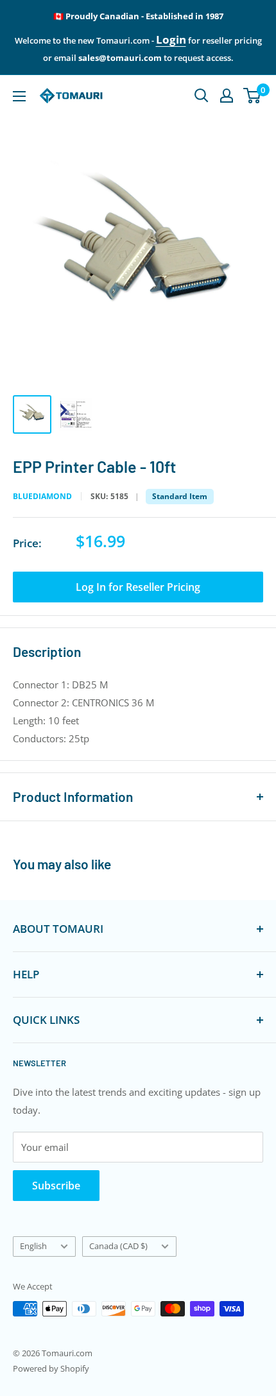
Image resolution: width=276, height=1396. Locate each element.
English (33, 1246)
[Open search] (201, 96)
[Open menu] (19, 96)
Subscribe (56, 1186)
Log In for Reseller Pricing (138, 587)
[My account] (226, 96)
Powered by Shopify (51, 1368)
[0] (253, 95)
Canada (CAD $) (118, 1246)
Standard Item (179, 496)
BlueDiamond (42, 496)
